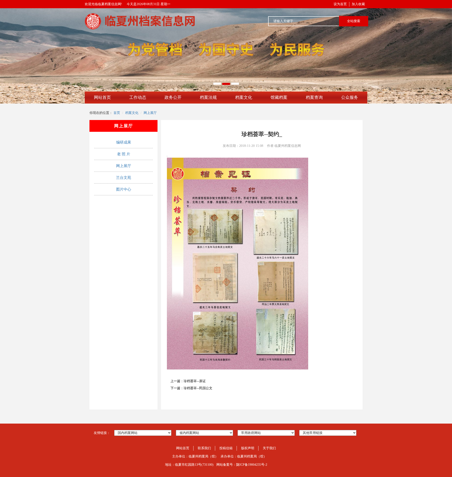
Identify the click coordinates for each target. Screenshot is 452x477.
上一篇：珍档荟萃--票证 (188, 381)
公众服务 (349, 97)
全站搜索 (353, 21)
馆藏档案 (278, 97)
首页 (116, 113)
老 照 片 (123, 154)
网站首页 (102, 97)
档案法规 (208, 97)
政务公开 (173, 97)
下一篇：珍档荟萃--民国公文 (191, 388)
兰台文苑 (123, 178)
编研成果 (123, 142)
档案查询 (314, 97)
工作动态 (137, 97)
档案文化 (243, 97)
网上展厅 (150, 113)
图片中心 (123, 189)
